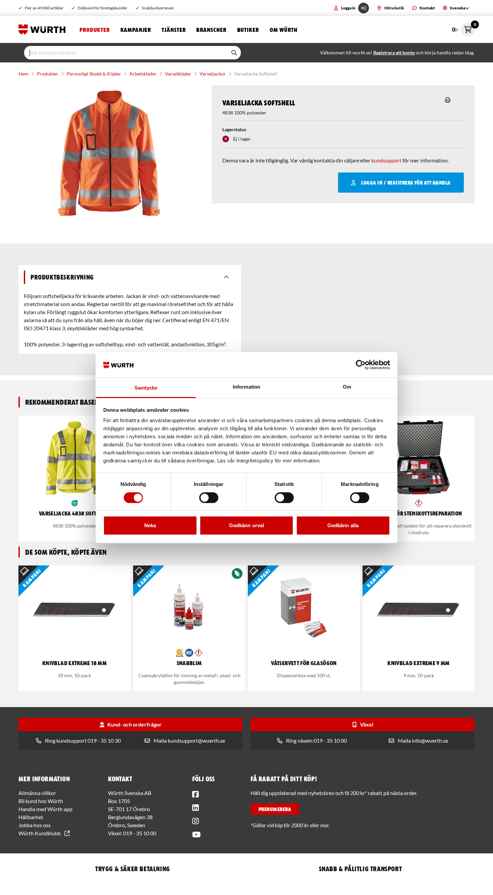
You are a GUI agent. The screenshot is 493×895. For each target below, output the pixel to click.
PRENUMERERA (275, 809)
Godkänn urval (246, 525)
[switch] (208, 497)
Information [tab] (246, 387)
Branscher (211, 29)
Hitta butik (394, 7)
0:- (463, 28)
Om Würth (283, 29)
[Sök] (234, 52)
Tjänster (173, 29)
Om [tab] (347, 387)
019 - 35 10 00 (139, 833)
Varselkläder (178, 74)
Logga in (348, 7)
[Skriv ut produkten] (447, 100)
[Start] (43, 29)
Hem (23, 74)
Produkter (94, 29)
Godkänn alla (343, 525)
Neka (150, 525)
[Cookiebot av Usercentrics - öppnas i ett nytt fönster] (360, 365)
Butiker (248, 29)
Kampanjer (135, 29)
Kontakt (427, 7)
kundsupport (386, 160)
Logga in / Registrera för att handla (405, 183)
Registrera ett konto (394, 52)
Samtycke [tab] (146, 388)
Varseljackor (213, 74)
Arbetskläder (143, 74)
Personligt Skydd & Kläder (94, 74)
